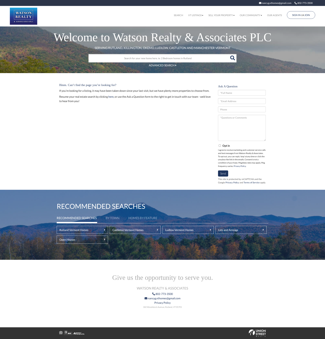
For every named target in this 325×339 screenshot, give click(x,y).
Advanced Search (162, 65)
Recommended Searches (77, 218)
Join (307, 15)
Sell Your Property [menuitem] (220, 15)
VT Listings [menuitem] (195, 15)
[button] (232, 58)
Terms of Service (252, 182)
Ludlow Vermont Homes (179, 229)
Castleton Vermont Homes (128, 229)
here (111, 96)
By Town (113, 218)
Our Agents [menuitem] (274, 15)
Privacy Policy (240, 166)
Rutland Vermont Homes (73, 229)
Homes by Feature (142, 218)
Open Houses (67, 239)
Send (223, 173)
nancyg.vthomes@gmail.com (276, 3)
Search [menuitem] (178, 15)
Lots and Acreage (228, 229)
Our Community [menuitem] (250, 15)
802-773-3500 (305, 3)
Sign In (296, 15)
